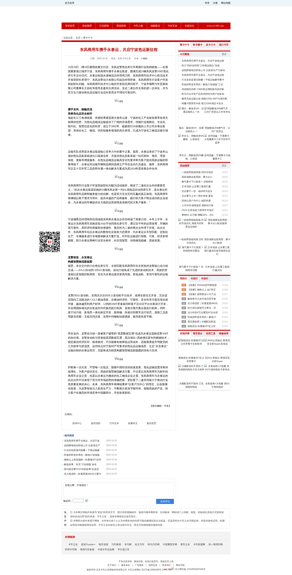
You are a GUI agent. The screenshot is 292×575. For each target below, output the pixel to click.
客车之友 (185, 544)
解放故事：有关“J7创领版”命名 (80, 464)
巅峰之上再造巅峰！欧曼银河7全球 (82, 459)
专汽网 (127, 544)
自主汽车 (139, 544)
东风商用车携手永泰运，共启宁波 (82, 440)
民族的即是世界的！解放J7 (202, 317)
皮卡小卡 (210, 44)
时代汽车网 (154, 544)
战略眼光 (155, 26)
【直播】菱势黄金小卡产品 (202, 294)
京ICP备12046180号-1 (152, 569)
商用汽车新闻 (87, 549)
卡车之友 (73, 544)
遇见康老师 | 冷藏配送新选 (202, 321)
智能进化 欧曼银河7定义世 (202, 326)
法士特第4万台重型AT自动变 (203, 312)
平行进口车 (123, 549)
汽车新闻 (116, 544)
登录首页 (70, 26)
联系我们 (166, 565)
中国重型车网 (170, 544)
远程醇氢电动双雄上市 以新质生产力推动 (203, 70)
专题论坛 (189, 26)
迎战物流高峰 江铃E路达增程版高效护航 (203, 89)
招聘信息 (153, 565)
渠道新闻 (121, 26)
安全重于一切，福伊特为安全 (197, 191)
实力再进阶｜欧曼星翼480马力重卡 (82, 473)
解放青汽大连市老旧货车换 (202, 298)
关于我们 (111, 565)
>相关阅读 (68, 435)
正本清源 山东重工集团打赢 (196, 186)
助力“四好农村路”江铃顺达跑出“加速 (201, 65)
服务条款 (125, 565)
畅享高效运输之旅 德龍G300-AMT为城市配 (204, 98)
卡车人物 (138, 26)
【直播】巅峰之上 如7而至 (202, 289)
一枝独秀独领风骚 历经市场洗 (197, 172)
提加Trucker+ (88, 544)
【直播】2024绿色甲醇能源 (202, 285)
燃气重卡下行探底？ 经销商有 (197, 181)
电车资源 (103, 544)
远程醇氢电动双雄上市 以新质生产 (82, 445)
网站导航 (180, 565)
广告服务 (139, 565)
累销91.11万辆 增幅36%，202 (197, 214)
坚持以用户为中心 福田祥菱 (196, 200)
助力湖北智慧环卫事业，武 (202, 308)
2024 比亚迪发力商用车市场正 (198, 210)
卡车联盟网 (199, 544)
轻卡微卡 (197, 44)
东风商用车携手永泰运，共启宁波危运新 (203, 60)
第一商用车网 (216, 544)
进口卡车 (223, 44)
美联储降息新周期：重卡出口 (197, 177)
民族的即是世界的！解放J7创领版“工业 (202, 84)
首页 (78, 37)
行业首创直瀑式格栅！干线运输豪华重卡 (203, 79)
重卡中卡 (88, 37)
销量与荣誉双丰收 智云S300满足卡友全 (202, 103)
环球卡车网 (71, 549)
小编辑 (144, 58)
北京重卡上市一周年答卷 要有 (197, 196)
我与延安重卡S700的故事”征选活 (81, 469)
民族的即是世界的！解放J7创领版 (82, 455)
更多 (224, 54)
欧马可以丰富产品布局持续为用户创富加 (203, 94)
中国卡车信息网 (106, 549)
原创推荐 (87, 26)
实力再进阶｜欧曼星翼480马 (203, 303)
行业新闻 (104, 26)
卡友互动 (172, 26)
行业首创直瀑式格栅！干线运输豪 (82, 450)
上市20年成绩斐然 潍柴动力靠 (197, 205)
